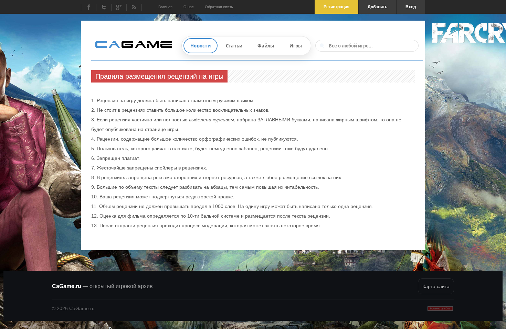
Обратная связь (219, 7)
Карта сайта (436, 286)
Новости (200, 46)
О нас (188, 7)
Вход (410, 6)
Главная (165, 7)
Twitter (103, 7)
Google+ (118, 7)
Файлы (265, 46)
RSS (134, 7)
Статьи (234, 46)
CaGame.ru (102, 286)
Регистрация (336, 6)
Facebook (88, 7)
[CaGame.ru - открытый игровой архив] (136, 44)
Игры (295, 46)
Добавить (377, 6)
